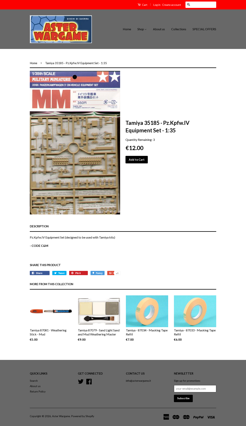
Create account (171, 4)
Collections (178, 29)
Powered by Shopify (82, 416)
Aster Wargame (61, 416)
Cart (144, 4)
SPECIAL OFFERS (204, 29)
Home (127, 29)
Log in (156, 4)
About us (159, 29)
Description (39, 226)
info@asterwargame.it (138, 380)
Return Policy (38, 391)
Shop (141, 29)
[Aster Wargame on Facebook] (89, 380)
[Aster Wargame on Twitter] (81, 380)
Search (34, 380)
